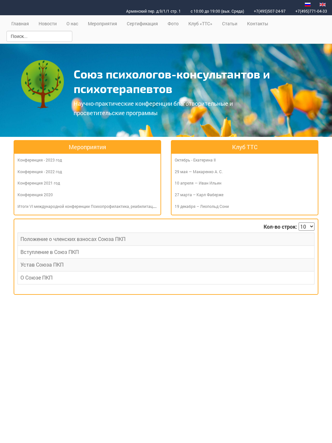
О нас (72, 23)
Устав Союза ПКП (42, 264)
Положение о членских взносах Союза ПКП (72, 238)
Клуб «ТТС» (200, 23)
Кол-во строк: (280, 226)
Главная (20, 23)
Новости (48, 23)
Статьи (229, 23)
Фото (173, 23)
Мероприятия (102, 23)
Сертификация (142, 23)
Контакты (257, 23)
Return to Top (313, 435)
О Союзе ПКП (36, 277)
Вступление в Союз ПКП (49, 251)
